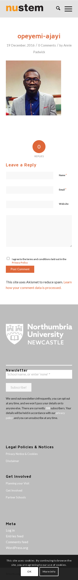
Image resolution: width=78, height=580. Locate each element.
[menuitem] (56, 8)
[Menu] (66, 8)
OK (29, 571)
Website (63, 203)
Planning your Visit (17, 483)
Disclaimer (12, 461)
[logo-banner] (32, 8)
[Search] (56, 8)
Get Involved (14, 490)
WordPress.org (17, 548)
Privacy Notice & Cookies (22, 454)
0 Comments (47, 45)
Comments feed (17, 542)
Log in (10, 530)
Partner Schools (16, 497)
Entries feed (14, 536)
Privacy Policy (20, 262)
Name (63, 175)
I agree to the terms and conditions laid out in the (39, 261)
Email (62, 189)
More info (49, 571)
